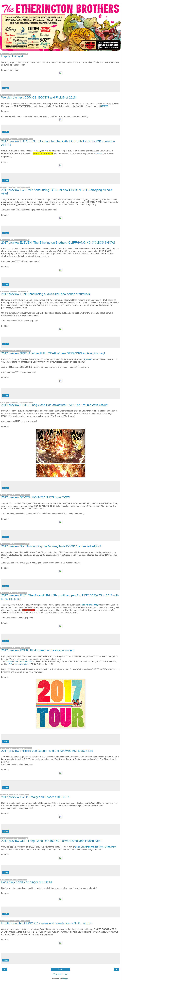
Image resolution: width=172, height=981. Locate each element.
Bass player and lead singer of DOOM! (27, 882)
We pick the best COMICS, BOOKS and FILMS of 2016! (38, 97)
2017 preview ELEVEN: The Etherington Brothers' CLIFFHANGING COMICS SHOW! (58, 242)
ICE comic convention (18, 664)
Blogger (65, 978)
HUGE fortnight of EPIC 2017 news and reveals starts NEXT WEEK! (46, 923)
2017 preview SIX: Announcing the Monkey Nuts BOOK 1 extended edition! (51, 546)
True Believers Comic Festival (18, 661)
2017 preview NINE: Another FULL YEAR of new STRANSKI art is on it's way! (53, 353)
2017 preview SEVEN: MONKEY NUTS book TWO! (35, 497)
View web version (60, 974)
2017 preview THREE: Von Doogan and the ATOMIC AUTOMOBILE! (47, 750)
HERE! (104, 106)
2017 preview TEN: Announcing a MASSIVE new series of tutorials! (46, 294)
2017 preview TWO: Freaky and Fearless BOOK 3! (35, 797)
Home (60, 969)
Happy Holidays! (12, 56)
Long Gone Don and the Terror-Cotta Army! (95, 847)
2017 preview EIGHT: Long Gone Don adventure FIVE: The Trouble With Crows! (54, 405)
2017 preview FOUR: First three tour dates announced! (37, 650)
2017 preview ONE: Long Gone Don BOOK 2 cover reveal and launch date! (51, 840)
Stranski (99, 154)
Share (6, 88)
